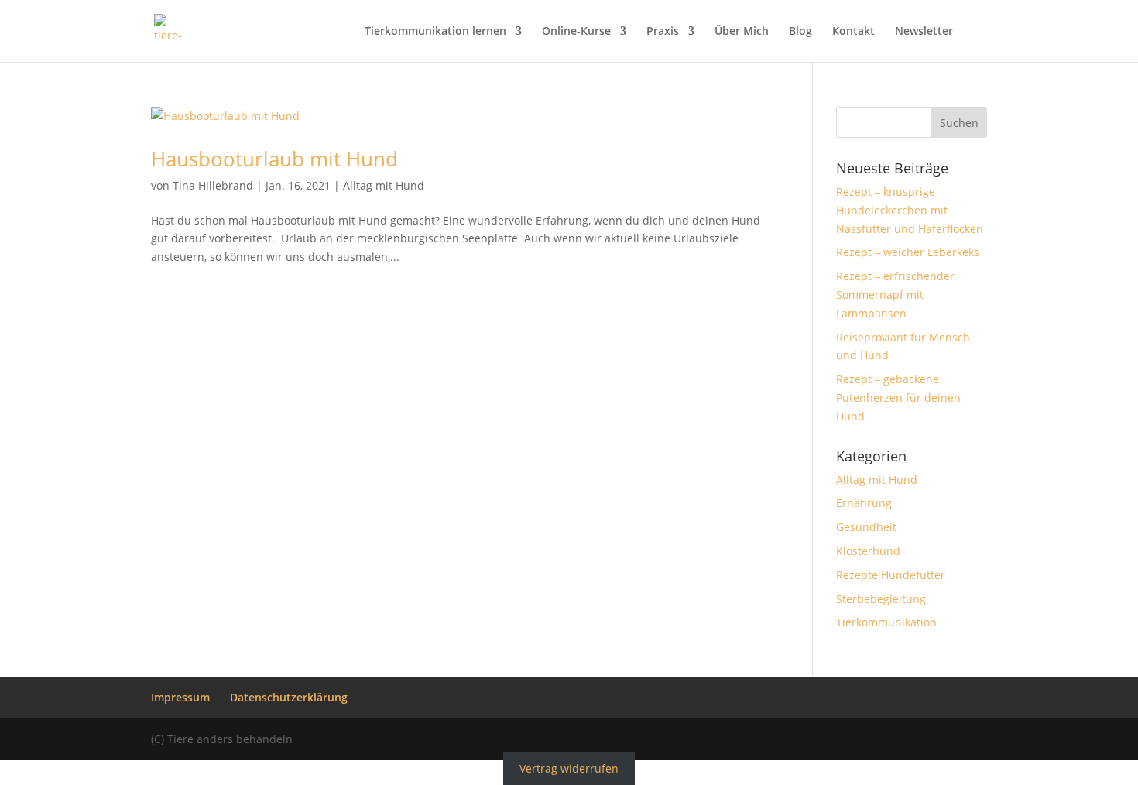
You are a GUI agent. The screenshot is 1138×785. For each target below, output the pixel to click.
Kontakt (853, 32)
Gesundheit (866, 526)
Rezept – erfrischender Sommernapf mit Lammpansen (895, 295)
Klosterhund (868, 550)
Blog (800, 32)
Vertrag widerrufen (569, 769)
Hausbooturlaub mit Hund (274, 159)
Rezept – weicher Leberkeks (907, 252)
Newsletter (924, 32)
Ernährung (864, 502)
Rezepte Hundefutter (890, 574)
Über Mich (742, 32)
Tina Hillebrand (213, 185)
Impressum (180, 697)
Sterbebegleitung (881, 598)
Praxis (662, 32)
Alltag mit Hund (383, 185)
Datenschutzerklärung (289, 697)
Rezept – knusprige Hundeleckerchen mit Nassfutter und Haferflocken (909, 210)
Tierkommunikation (886, 622)
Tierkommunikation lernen (435, 32)
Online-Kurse (576, 32)
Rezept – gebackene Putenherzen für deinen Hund (898, 397)
